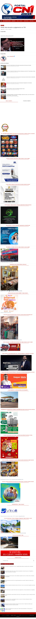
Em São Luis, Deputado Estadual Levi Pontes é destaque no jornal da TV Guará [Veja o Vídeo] (21, 71)
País (1, 25)
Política (3, 25)
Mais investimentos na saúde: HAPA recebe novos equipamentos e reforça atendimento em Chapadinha (20, 589)
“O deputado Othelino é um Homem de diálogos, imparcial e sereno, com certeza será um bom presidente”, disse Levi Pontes (20, 95)
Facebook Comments (27, 100)
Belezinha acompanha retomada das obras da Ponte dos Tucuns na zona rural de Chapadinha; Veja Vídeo (20, 585)
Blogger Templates (13, 615)
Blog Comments (9, 100)
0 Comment (9, 29)
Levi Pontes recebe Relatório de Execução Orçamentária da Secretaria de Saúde (19, 65)
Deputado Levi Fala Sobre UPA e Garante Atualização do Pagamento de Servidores (19, 82)
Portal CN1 (12, 56)
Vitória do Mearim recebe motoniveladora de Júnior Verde (15, 88)
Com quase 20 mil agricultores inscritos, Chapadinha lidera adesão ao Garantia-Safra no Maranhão (19, 566)
